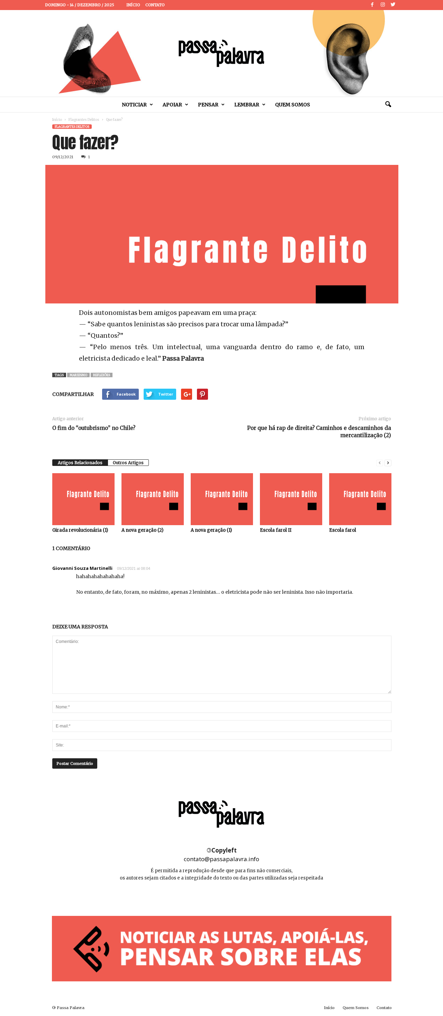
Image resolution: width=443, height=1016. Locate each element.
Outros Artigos (128, 462)
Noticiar (134, 104)
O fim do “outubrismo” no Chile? (93, 428)
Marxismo (78, 375)
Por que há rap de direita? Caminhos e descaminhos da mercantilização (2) (319, 432)
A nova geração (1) (211, 530)
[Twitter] (393, 5)
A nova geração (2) (142, 530)
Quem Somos (292, 104)
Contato (155, 4)
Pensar (208, 104)
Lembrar (246, 104)
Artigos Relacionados (80, 462)
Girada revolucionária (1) (80, 530)
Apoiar (172, 104)
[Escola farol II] (291, 499)
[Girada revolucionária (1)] (83, 499)
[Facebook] (372, 5)
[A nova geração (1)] (222, 499)
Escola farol (342, 530)
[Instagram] (383, 5)
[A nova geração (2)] (152, 499)
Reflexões (101, 375)
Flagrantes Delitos (84, 119)
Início (133, 4)
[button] (388, 104)
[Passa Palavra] (221, 53)
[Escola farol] (360, 499)
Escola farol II (275, 530)
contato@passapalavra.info (221, 859)
